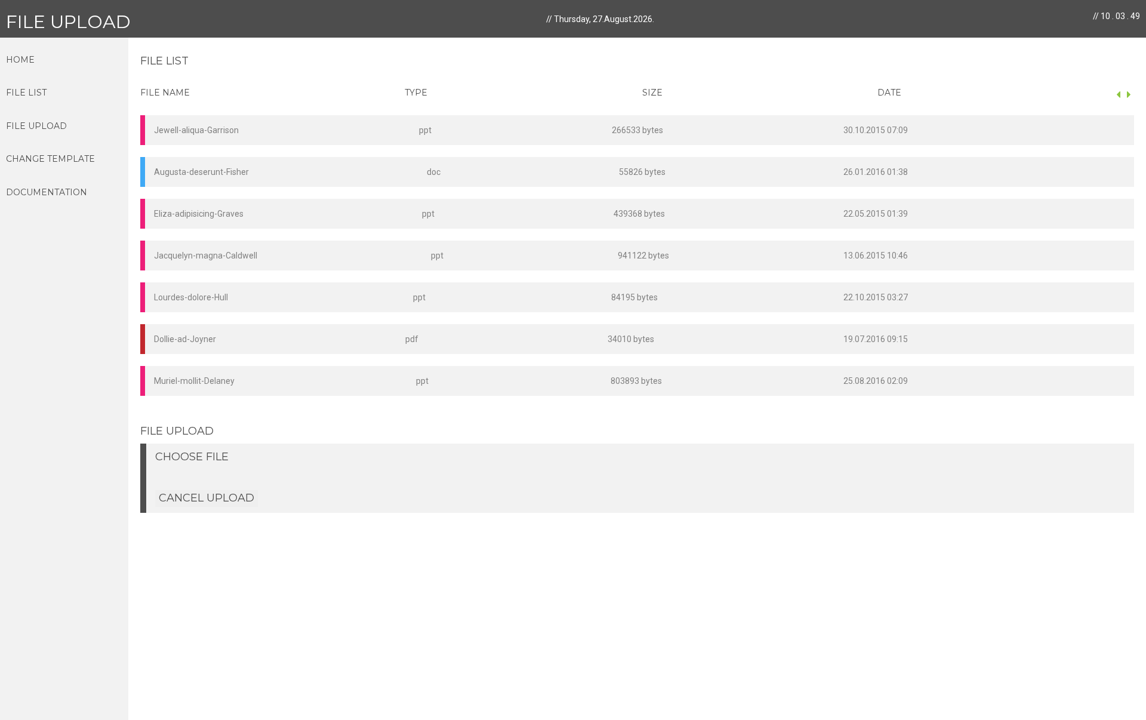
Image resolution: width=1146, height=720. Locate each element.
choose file (192, 456)
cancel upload (206, 497)
